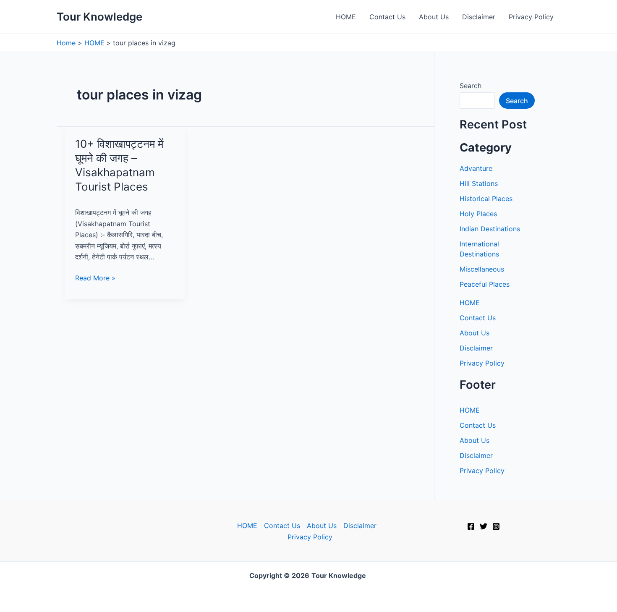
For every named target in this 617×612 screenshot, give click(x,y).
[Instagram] (496, 526)
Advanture (476, 168)
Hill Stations (479, 183)
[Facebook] (471, 526)
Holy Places (478, 213)
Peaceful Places (485, 284)
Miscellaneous (482, 269)
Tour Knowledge (99, 16)
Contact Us (387, 17)
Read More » (95, 278)
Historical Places (486, 198)
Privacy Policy (531, 17)
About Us (434, 17)
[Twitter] (483, 526)
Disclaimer (478, 17)
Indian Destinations (490, 229)
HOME (346, 17)
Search (470, 85)
